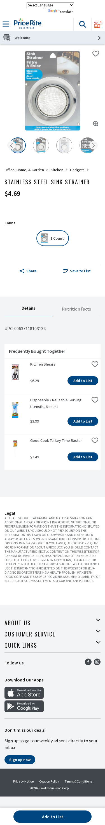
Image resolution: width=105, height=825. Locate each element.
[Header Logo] (27, 24)
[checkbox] (95, 53)
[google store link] (24, 710)
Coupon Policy (49, 781)
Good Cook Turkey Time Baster (56, 440)
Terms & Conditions (78, 781)
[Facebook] (88, 663)
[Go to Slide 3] (64, 145)
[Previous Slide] (11, 146)
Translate (66, 11)
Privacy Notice (23, 781)
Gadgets (77, 169)
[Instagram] (97, 663)
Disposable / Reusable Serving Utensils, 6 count (56, 403)
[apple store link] (24, 697)
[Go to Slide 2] (41, 145)
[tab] (28, 309)
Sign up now (20, 759)
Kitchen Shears (42, 364)
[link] (77, 270)
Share (31, 270)
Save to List (80, 270)
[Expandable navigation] (6, 24)
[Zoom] (96, 124)
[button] (82, 24)
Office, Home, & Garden (24, 169)
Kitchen (57, 169)
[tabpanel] (52, 396)
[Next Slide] (94, 146)
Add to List (82, 380)
